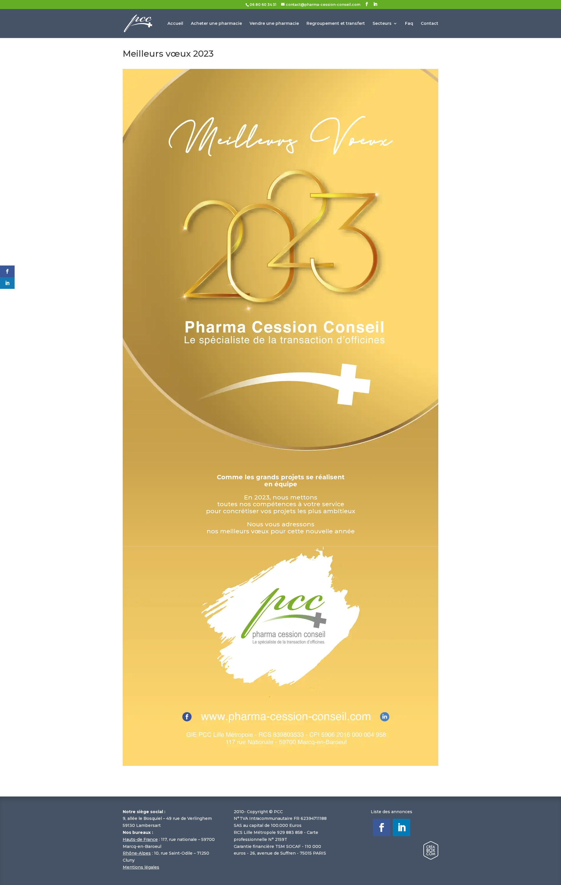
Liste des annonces (391, 811)
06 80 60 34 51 (263, 4)
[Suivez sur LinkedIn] (401, 827)
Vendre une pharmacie (274, 23)
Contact (429, 23)
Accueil (175, 23)
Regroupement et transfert (336, 23)
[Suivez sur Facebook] (381, 827)
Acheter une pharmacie (216, 23)
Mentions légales (141, 867)
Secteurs (382, 23)
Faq (409, 23)
